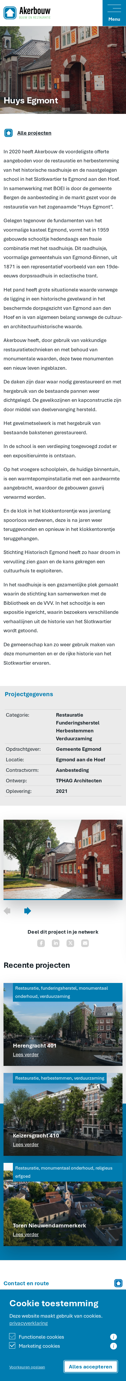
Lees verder (26, 1054)
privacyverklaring (28, 1323)
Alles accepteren (90, 1366)
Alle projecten (34, 132)
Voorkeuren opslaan (27, 1367)
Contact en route (26, 1283)
